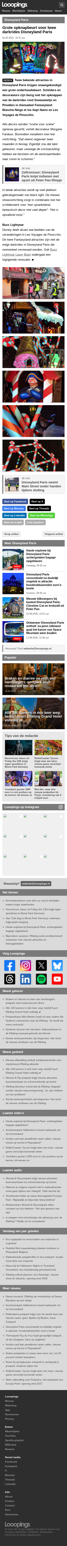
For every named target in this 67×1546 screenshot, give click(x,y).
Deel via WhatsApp (41, 515)
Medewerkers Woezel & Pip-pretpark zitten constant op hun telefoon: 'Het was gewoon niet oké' (32, 1208)
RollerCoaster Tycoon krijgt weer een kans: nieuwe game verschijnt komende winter (47, 762)
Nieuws (6, 11)
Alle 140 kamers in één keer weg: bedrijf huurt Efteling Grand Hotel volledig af (33, 716)
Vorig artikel (11, 534)
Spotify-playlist (14, 1440)
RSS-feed (10, 1444)
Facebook (11, 1461)
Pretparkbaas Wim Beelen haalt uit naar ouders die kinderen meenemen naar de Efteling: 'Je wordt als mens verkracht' (34, 1020)
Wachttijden (18, 11)
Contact (10, 1505)
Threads (10, 1479)
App (7, 1409)
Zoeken (9, 1501)
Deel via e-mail (13, 522)
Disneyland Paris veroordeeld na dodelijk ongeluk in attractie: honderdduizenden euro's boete (43, 581)
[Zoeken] (62, 5)
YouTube (10, 1435)
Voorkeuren (46, 11)
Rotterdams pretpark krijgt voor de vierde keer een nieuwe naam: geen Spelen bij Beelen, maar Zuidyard (34, 1318)
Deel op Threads (39, 508)
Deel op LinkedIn (14, 515)
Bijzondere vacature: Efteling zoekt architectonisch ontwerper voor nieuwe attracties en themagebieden (34, 939)
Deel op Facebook (15, 501)
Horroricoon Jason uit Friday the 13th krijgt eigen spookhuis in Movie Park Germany (17, 762)
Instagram (11, 1466)
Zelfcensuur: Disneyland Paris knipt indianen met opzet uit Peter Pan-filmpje (42, 176)
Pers (7, 1509)
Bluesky (10, 1475)
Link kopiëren (35, 522)
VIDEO (17, 567)
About (58, 11)
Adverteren (11, 1514)
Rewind (9, 1449)
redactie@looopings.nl (37, 648)
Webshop (33, 11)
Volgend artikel (54, 534)
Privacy (9, 1418)
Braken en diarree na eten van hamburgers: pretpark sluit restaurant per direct (30, 682)
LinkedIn (10, 1484)
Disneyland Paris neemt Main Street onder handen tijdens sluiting (41, 486)
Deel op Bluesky (14, 508)
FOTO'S (16, 615)
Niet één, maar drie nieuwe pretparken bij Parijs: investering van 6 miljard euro (47, 793)
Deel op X (37, 501)
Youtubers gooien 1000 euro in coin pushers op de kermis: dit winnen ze (18, 792)
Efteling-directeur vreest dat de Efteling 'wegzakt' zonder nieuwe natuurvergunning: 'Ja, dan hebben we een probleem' (34, 1090)
